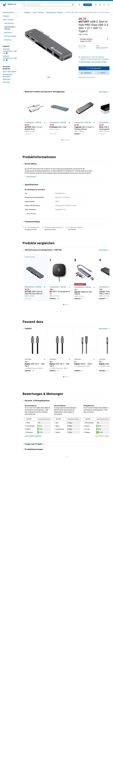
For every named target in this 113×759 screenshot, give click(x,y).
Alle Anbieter (72, 229)
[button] (107, 39)
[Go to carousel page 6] (69, 139)
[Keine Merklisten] (104, 4)
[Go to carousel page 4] (66, 139)
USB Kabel (28, 359)
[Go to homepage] (9, 4)
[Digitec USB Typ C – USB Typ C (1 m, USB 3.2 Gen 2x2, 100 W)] (35, 353)
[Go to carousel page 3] (65, 139)
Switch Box (7, 40)
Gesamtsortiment (8, 12)
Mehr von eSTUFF (101, 47)
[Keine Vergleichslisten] (100, 4)
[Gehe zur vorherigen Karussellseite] (26, 116)
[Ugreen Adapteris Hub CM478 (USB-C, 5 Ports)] (84, 277)
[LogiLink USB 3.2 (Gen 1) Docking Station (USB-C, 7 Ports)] (84, 116)
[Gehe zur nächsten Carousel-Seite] (106, 116)
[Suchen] (24, 5)
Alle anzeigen (103, 92)
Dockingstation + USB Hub (10, 28)
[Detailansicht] (38, 425)
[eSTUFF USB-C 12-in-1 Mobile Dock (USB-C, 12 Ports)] (35, 116)
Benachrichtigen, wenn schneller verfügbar (94, 62)
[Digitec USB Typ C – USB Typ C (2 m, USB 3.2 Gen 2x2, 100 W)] (59, 353)
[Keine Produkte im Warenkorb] (108, 4)
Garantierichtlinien (50, 229)
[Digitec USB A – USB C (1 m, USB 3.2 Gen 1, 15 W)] (84, 353)
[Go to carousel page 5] (67, 139)
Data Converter (9, 23)
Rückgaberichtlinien (31, 229)
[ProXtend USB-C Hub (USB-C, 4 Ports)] (59, 116)
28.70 (82, 18)
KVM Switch (8, 32)
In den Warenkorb (95, 68)
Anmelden (87, 5)
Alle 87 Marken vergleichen (33, 436)
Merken (103, 73)
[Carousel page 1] (62, 139)
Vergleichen (87, 73)
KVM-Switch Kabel (10, 36)
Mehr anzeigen (31, 176)
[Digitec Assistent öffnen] (95, 4)
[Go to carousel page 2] (63, 139)
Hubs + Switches (8, 20)
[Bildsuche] (73, 5)
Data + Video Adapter (9, 71)
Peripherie (6, 16)
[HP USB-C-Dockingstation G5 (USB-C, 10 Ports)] (59, 277)
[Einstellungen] (79, 4)
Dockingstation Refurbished (7, 75)
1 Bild (48, 77)
